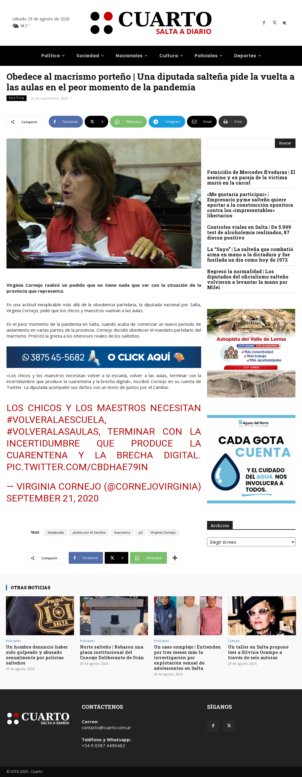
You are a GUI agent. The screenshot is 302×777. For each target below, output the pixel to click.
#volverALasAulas (52, 431)
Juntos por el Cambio (89, 533)
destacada (55, 533)
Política (16, 98)
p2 (140, 533)
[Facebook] (264, 23)
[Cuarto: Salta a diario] (151, 22)
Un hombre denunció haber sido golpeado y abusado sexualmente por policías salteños (37, 655)
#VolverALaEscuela (55, 419)
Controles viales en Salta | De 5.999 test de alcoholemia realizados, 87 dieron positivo (249, 232)
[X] (274, 23)
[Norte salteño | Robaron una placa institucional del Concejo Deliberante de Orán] (114, 615)
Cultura (233, 640)
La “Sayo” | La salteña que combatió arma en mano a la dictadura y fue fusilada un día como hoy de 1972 (250, 254)
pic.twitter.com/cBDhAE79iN (77, 467)
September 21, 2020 (52, 498)
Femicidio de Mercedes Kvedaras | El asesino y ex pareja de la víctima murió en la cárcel (251, 177)
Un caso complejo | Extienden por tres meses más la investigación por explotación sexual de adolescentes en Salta (187, 657)
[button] (285, 23)
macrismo (122, 533)
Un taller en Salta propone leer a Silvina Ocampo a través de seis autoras (258, 652)
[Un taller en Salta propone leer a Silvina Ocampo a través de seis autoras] (262, 615)
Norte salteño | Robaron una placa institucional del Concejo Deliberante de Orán (112, 652)
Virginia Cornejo (163, 533)
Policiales (13, 640)
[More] (175, 558)
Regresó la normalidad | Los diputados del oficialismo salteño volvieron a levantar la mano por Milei (247, 279)
